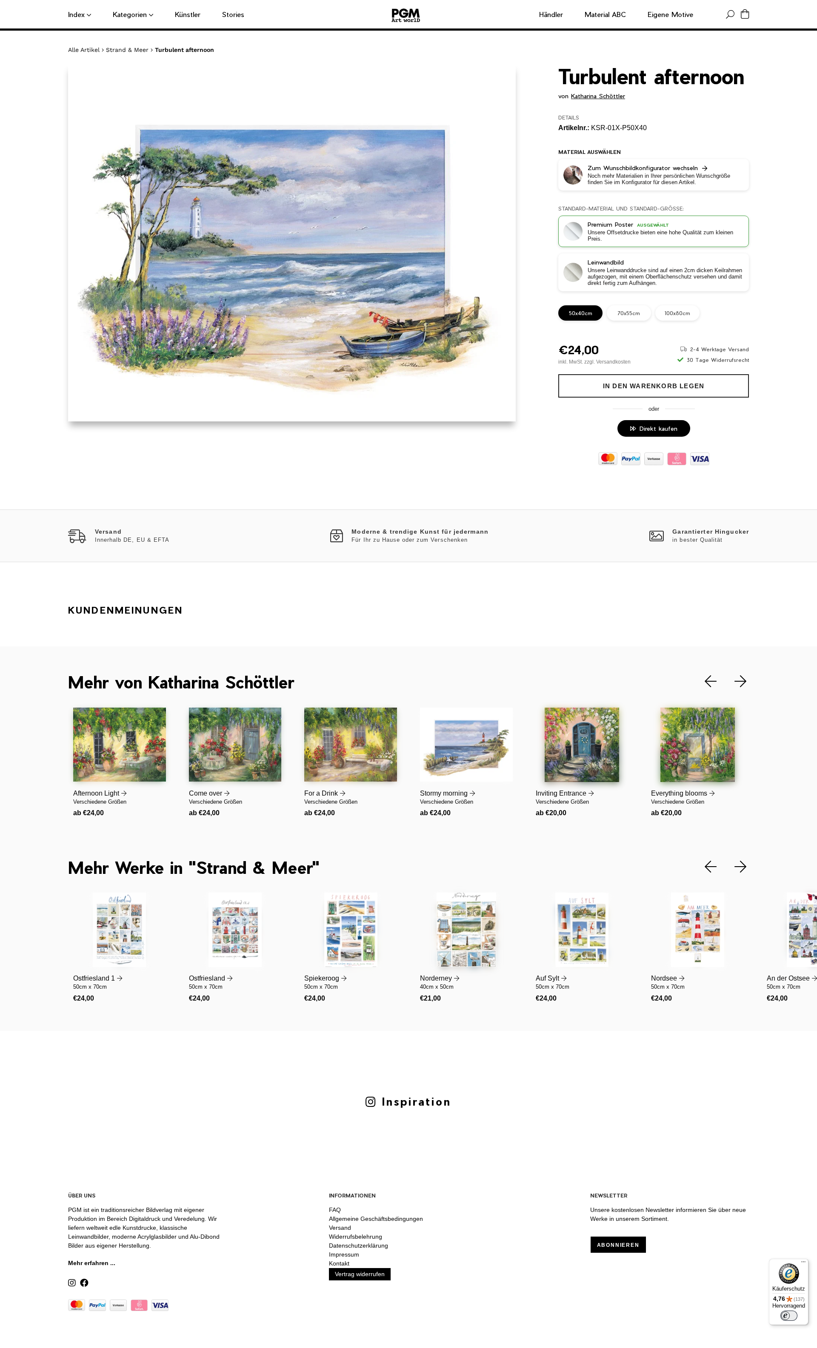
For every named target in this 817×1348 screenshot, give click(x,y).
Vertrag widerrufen (360, 1274)
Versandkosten (613, 362)
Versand (340, 1227)
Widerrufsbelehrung (355, 1236)
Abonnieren (618, 1245)
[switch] (788, 1316)
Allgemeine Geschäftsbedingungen (376, 1218)
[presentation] (704, 681)
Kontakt (339, 1263)
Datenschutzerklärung (358, 1245)
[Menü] (803, 1264)
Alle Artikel (84, 49)
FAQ (335, 1209)
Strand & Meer (127, 49)
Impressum (344, 1254)
